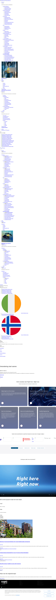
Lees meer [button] (1, 547)
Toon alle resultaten (2, 356)
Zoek (0, 345)
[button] (4, 91)
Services (4, 151)
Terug (2, 151)
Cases (21, 581)
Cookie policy (39, 581)
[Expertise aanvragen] (29, 126)
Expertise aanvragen (5, 127)
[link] (5, 0)
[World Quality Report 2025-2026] (29, 89)
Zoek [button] (0, 131)
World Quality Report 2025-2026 (6, 243)
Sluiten (1, 341)
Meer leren (3, 154)
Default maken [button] (10, 134)
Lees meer (1, 544)
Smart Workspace (4, 78)
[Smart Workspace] (29, 70)
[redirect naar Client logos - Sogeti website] (33, 439)
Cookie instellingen (40, 582)
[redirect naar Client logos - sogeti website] (26, 440)
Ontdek (4, 222)
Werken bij (4, 244)
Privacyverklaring (40, 583)
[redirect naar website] (7, 440)
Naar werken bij (2, 578)
